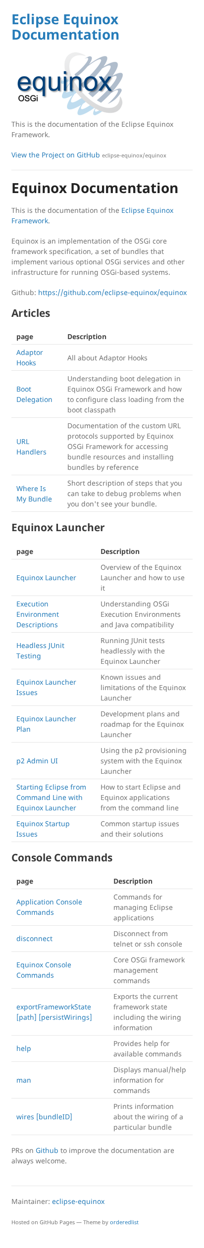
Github (47, 1150)
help (23, 1048)
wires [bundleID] (44, 1116)
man (23, 1080)
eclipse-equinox (78, 1201)
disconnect (34, 938)
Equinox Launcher (46, 577)
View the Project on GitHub (88, 154)
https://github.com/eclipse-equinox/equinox (112, 292)
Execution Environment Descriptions (37, 614)
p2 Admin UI (37, 760)
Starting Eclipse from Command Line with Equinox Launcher (51, 797)
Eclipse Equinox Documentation (65, 26)
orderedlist (124, 1222)
